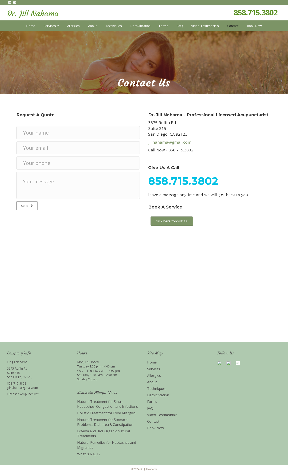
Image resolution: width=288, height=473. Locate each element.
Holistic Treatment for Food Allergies (106, 413)
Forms (163, 26)
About (92, 26)
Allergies (73, 26)
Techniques (113, 26)
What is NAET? (88, 454)
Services (50, 26)
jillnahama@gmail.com (169, 142)
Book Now (254, 26)
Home (30, 26)
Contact (232, 26)
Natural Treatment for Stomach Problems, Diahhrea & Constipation (105, 422)
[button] (27, 205)
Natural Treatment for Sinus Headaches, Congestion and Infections (107, 404)
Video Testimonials (205, 26)
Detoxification (140, 26)
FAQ (180, 26)
